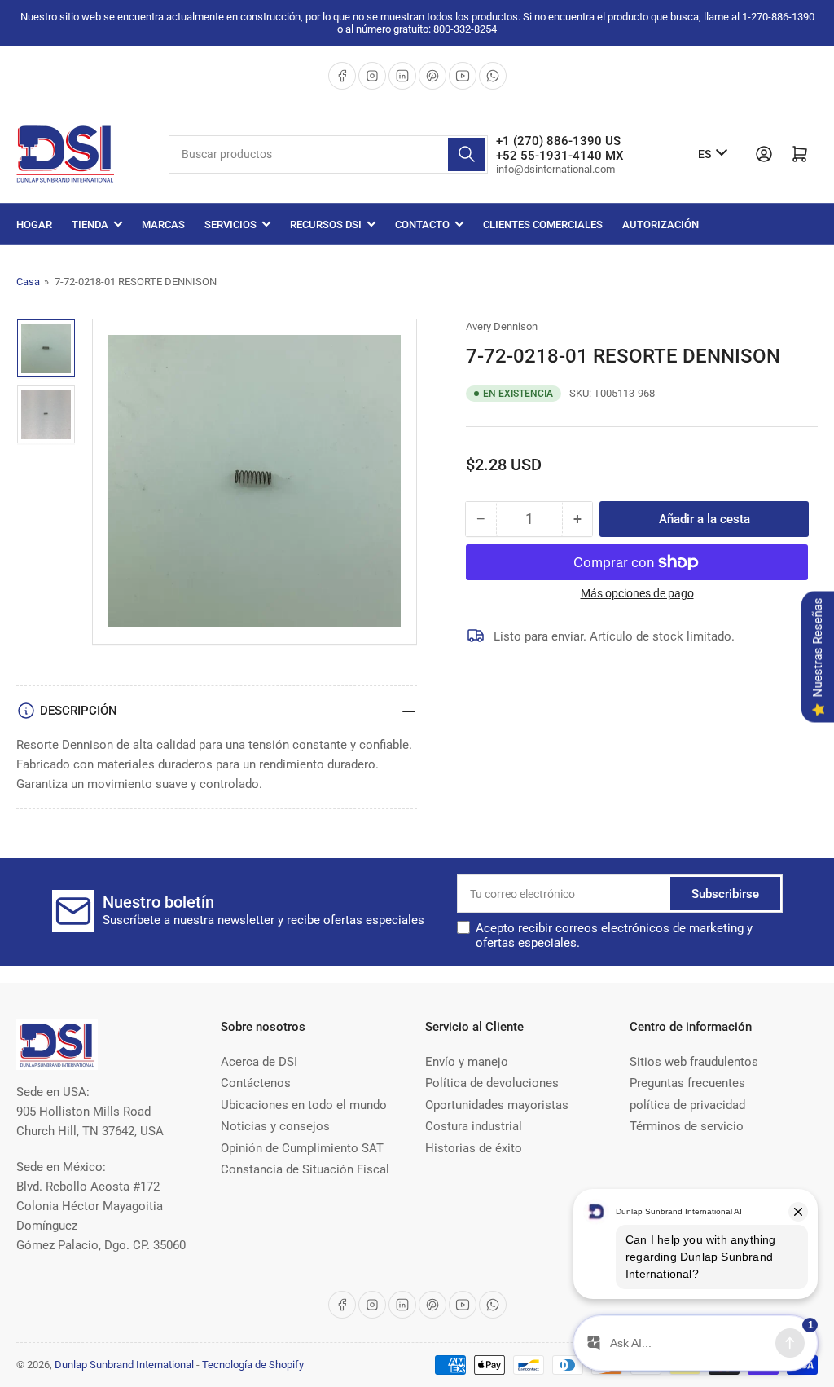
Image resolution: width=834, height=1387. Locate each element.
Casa (28, 281)
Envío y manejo (466, 1062)
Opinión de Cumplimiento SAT (302, 1148)
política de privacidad (687, 1105)
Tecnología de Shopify (253, 1364)
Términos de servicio (687, 1126)
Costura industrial (473, 1126)
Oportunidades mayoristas (496, 1105)
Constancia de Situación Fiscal (305, 1169)
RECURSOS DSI (326, 224)
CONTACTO (422, 224)
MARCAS (163, 224)
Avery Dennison (502, 326)
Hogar (34, 224)
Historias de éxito (473, 1148)
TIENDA (90, 224)
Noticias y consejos (275, 1126)
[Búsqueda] (467, 154)
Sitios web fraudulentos (694, 1062)
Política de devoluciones (492, 1083)
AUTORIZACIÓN (660, 224)
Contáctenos (256, 1083)
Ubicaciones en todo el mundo (304, 1105)
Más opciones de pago (637, 593)
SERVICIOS (230, 224)
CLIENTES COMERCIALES (543, 224)
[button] (629, 935)
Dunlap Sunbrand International (124, 1364)
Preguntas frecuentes (687, 1083)
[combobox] (328, 154)
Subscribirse (725, 894)
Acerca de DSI (259, 1062)
